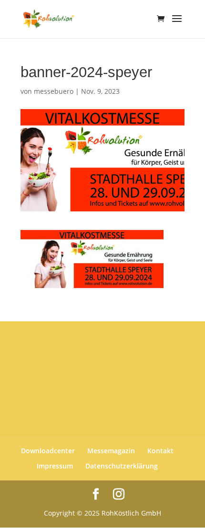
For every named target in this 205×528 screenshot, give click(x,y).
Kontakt (160, 450)
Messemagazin (111, 450)
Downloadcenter (48, 450)
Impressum (55, 465)
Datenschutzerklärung (121, 465)
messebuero (53, 91)
